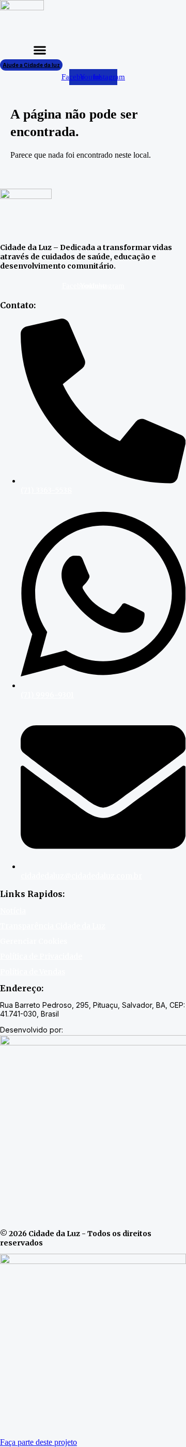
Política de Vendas (32, 971)
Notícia (13, 911)
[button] (40, 50)
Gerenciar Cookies (33, 941)
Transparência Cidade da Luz (52, 925)
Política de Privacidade (41, 956)
